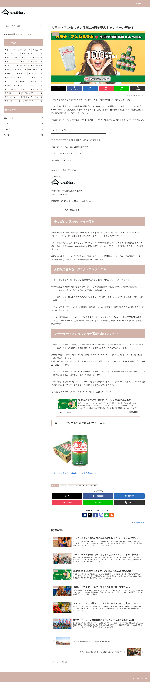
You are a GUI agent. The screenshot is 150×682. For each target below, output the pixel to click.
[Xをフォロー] (90, 515)
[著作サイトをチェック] (84, 515)
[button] (137, 88)
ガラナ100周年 (93, 486)
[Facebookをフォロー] (95, 515)
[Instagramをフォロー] (101, 515)
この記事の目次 (71, 210)
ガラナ (56, 486)
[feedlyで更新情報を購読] (106, 515)
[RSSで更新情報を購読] (111, 515)
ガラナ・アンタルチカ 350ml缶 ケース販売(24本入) (72, 473)
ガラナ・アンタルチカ (77, 486)
